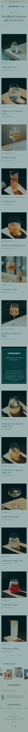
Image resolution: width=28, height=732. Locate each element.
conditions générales (11, 376)
